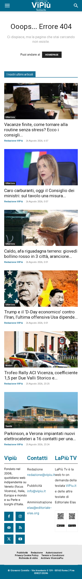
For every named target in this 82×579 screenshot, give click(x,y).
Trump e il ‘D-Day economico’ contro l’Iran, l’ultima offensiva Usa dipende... (41, 314)
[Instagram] (20, 516)
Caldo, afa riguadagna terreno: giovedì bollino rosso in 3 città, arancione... (40, 254)
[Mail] (8, 527)
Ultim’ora (10, 117)
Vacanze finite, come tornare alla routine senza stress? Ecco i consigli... (36, 130)
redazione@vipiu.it (41, 475)
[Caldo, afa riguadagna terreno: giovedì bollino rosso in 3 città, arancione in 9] (41, 228)
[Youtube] (20, 539)
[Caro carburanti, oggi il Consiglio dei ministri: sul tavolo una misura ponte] (41, 167)
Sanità (8, 426)
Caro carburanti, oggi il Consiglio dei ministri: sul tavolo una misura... (39, 193)
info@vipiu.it (36, 491)
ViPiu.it (71, 486)
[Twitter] (8, 539)
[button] (7, 5)
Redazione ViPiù (13, 140)
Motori (8, 365)
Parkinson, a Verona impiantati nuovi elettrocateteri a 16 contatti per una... (40, 436)
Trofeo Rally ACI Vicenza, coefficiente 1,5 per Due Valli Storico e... (41, 375)
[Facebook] (8, 516)
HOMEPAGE (51, 54)
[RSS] (20, 527)
